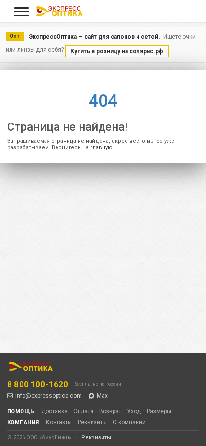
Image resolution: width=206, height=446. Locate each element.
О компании (129, 422)
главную (101, 148)
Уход (134, 411)
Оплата (83, 411)
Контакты (59, 422)
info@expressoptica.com (48, 395)
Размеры (159, 411)
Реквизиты (92, 422)
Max (102, 395)
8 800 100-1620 (37, 384)
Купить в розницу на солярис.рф (116, 51)
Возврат (110, 411)
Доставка (54, 411)
